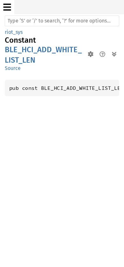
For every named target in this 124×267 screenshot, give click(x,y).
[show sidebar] (7, 7)
